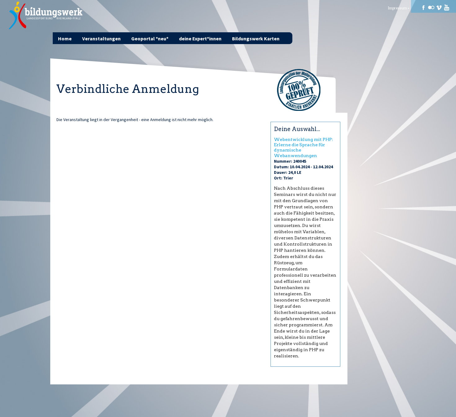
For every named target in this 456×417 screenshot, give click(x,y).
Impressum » (398, 8)
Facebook (423, 7)
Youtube (447, 7)
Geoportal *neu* (149, 38)
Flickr (431, 7)
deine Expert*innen (200, 38)
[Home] (46, 15)
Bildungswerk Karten (255, 38)
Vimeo (439, 7)
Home (65, 38)
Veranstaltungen (101, 38)
